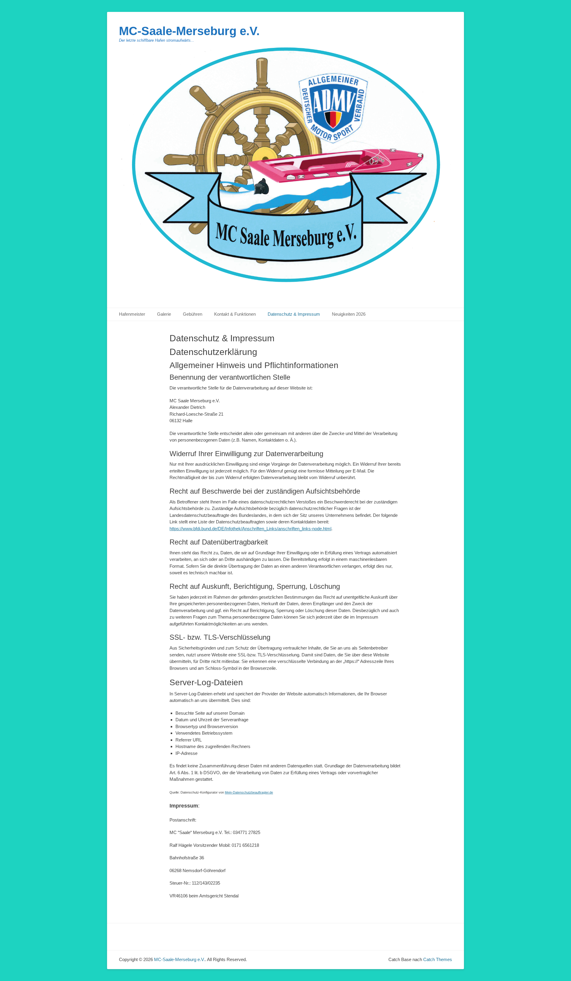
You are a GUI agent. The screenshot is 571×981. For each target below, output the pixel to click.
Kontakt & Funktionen (235, 314)
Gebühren (192, 314)
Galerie (164, 314)
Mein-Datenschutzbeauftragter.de (249, 792)
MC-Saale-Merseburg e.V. (189, 30)
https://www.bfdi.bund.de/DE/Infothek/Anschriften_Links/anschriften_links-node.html (250, 528)
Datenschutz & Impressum (294, 314)
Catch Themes (437, 959)
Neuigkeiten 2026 (348, 314)
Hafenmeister (132, 314)
